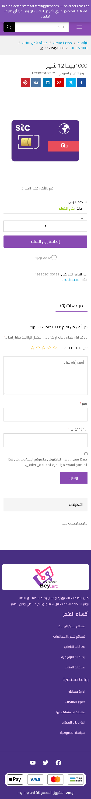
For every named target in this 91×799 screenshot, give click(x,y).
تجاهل (45, 16)
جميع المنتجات (75, 702)
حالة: (79, 208)
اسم (84, 403)
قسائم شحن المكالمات (69, 636)
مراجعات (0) (71, 305)
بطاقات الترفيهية (73, 657)
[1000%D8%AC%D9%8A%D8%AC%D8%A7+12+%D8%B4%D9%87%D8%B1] (71, 82)
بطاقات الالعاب (74, 647)
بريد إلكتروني (78, 428)
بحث (9, 27)
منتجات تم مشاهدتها (70, 712)
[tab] (72, 307)
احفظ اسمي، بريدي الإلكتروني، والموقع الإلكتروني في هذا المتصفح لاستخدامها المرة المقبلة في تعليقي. (48, 462)
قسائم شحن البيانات (71, 626)
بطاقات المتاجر (75, 667)
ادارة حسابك (76, 691)
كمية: (84, 218)
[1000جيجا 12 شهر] (81, 82)
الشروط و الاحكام (73, 722)
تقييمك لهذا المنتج (75, 348)
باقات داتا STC (70, 279)
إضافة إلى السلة (45, 241)
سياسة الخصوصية (72, 733)
